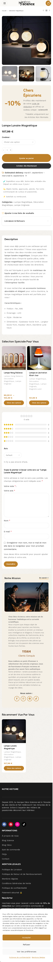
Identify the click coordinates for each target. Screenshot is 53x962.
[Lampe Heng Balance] (14, 358)
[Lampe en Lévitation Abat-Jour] (39, 358)
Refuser (26, 944)
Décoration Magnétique (16, 10)
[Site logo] (26, 3)
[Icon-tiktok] (24, 824)
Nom (7, 520)
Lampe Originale (21, 205)
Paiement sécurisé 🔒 (12, 892)
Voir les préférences (26, 951)
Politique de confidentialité (19, 957)
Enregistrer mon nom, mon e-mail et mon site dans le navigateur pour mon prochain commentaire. (25, 546)
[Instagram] (17, 824)
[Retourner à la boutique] (46, 10)
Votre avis (9, 490)
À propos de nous (10, 836)
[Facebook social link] (16, 698)
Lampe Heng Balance (13, 373)
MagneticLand (35, 389)
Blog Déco (7, 845)
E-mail (8, 531)
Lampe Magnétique (23, 202)
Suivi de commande (11, 849)
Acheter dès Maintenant (26, 166)
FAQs (4, 854)
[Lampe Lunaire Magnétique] (14, 731)
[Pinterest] (10, 824)
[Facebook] (4, 824)
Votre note (10, 486)
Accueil (4, 10)
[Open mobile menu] (5, 3)
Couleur (5, 137)
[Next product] (49, 10)
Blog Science (8, 840)
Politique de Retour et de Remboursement (22, 874)
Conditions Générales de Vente (16, 883)
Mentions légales (38, 957)
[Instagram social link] (23, 698)
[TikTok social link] (36, 698)
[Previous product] (43, 10)
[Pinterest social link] (29, 698)
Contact (5, 859)
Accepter (26, 937)
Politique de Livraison (12, 869)
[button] (4, 40)
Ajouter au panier (26, 158)
